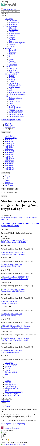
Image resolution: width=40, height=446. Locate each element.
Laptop (11, 31)
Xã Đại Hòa (9, 149)
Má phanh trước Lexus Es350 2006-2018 (14, 279)
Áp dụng (4, 196)
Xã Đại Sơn (9, 163)
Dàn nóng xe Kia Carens (9, 303)
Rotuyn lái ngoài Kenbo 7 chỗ (10, 315)
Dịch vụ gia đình (14, 72)
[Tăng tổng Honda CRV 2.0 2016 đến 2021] (15, 338)
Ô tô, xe (7, 176)
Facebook (8, 406)
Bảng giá (8, 382)
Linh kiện (12, 46)
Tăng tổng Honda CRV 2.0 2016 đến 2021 (15, 340)
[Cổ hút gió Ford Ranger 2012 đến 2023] (14, 240)
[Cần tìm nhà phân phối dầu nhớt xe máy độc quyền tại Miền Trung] (20, 219)
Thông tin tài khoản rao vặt (13, 392)
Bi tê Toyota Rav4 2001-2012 (10, 352)
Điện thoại (12, 28)
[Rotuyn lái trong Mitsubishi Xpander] (13, 289)
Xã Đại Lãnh (9, 154)
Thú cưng (12, 100)
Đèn (10, 90)
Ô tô (10, 57)
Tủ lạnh (11, 76)
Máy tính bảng (13, 30)
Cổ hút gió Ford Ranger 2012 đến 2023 (13, 242)
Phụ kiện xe (13, 65)
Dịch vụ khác (13, 68)
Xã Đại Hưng (9, 152)
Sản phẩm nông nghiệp (16, 116)
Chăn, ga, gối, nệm (15, 85)
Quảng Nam (9, 125)
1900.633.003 (5, 401)
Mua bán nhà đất (14, 22)
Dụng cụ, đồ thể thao (16, 111)
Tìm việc (12, 54)
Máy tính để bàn (14, 33)
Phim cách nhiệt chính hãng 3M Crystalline (15, 328)
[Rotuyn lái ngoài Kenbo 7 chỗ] (11, 314)
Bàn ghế (11, 81)
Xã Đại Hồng (9, 151)
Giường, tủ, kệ (13, 83)
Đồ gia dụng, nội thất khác (17, 94)
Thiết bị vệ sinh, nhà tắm (17, 92)
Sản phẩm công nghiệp (16, 114)
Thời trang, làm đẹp (15, 98)
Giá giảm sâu (13, 20)
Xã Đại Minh (9, 156)
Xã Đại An (8, 139)
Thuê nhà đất (13, 24)
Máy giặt (12, 77)
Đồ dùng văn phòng (15, 112)
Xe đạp (11, 61)
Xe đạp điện (13, 63)
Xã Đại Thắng (9, 167)
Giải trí (11, 103)
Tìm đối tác (12, 70)
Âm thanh (12, 39)
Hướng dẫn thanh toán (12, 395)
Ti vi (10, 41)
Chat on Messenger (19, 444)
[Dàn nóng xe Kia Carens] (10, 301)
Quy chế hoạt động (11, 386)
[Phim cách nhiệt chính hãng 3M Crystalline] (15, 326)
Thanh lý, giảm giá (15, 107)
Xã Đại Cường (10, 143)
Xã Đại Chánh (9, 141)
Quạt (10, 89)
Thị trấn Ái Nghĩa (11, 138)
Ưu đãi (7, 390)
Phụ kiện (12, 44)
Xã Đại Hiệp (9, 147)
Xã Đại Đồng (9, 145)
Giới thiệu (8, 381)
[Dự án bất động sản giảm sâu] (11, 120)
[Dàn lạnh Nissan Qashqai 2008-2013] (13, 252)
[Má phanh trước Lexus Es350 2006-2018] (15, 277)
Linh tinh (12, 105)
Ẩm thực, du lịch (14, 101)
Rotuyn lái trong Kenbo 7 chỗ (10, 266)
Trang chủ (8, 123)
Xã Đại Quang (9, 162)
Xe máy (11, 59)
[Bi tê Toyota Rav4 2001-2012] (11, 350)
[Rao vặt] (8, 7)
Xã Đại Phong (9, 160)
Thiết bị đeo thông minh (17, 43)
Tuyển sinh (12, 50)
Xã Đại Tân (9, 165)
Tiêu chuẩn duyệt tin (11, 388)
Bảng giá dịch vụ (10, 384)
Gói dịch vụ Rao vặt (9, 9)
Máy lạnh (12, 79)
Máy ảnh (12, 35)
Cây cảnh (12, 109)
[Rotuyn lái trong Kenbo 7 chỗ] (11, 265)
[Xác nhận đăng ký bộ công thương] (13, 424)
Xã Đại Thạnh (9, 169)
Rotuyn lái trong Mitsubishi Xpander (13, 291)
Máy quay (12, 37)
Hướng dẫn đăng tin (11, 394)
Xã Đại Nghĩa (9, 158)
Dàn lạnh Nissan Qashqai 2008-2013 (13, 254)
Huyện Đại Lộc (10, 127)
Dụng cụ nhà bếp (14, 87)
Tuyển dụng (13, 52)
